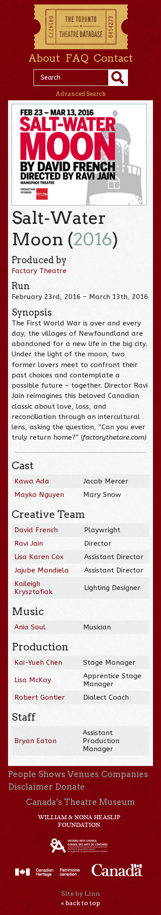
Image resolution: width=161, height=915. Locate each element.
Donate (70, 787)
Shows (51, 774)
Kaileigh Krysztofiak (33, 588)
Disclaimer (30, 787)
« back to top (80, 902)
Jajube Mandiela (41, 570)
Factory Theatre (39, 271)
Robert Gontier (39, 697)
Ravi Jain (28, 543)
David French (36, 530)
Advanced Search (80, 93)
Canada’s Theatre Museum (80, 802)
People (22, 774)
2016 (92, 239)
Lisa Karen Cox (39, 557)
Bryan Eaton (35, 741)
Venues (83, 774)
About (44, 58)
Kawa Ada (31, 481)
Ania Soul (30, 627)
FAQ (77, 58)
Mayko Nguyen (39, 495)
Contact (113, 58)
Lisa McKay (32, 680)
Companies (124, 774)
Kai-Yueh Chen (38, 662)
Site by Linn (80, 893)
